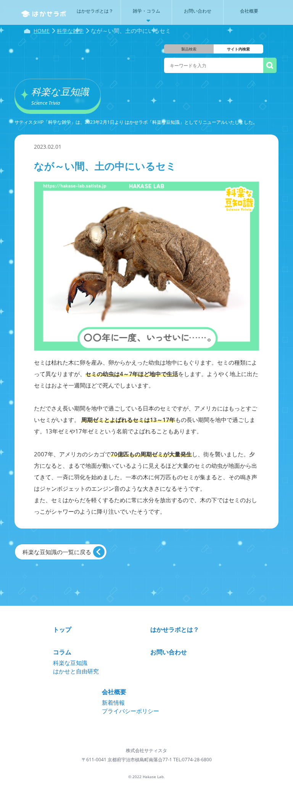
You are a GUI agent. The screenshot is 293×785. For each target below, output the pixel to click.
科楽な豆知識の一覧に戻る (57, 552)
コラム (62, 652)
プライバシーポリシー (130, 711)
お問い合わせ (168, 652)
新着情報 (113, 702)
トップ (62, 629)
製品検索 (188, 49)
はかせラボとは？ (174, 629)
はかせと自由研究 (76, 671)
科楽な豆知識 (70, 663)
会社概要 (114, 692)
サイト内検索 (238, 49)
